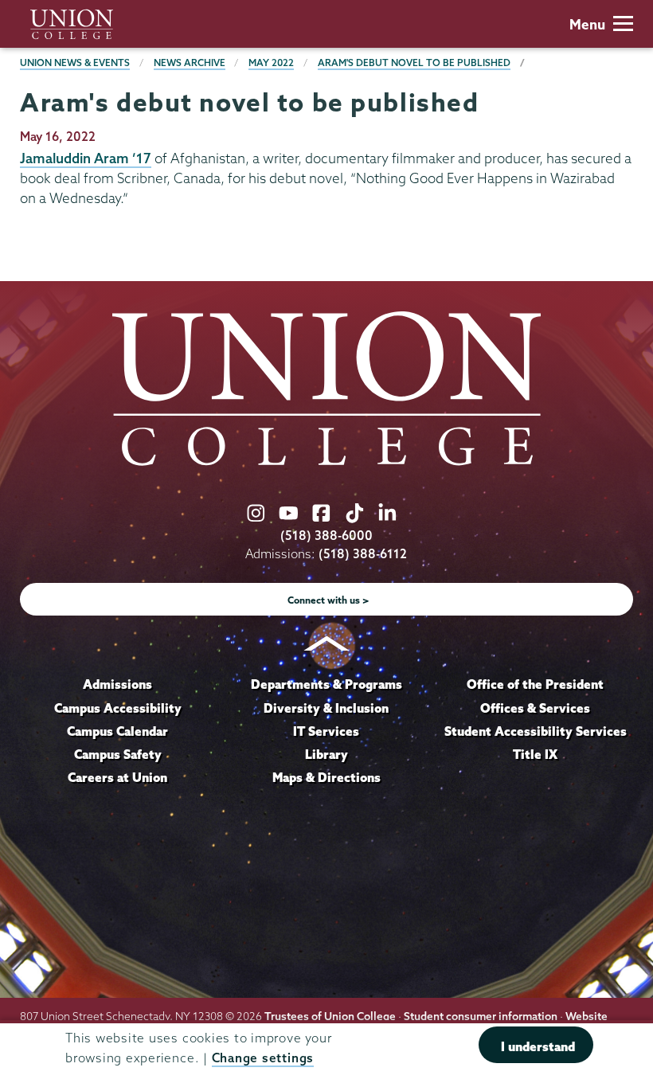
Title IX (535, 754)
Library (326, 754)
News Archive (189, 62)
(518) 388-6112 (363, 553)
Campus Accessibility (118, 708)
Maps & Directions (326, 777)
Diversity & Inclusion (326, 708)
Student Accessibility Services (535, 731)
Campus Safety (118, 754)
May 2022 (271, 62)
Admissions (117, 684)
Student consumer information (480, 1016)
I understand (538, 1046)
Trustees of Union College (330, 1016)
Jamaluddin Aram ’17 (85, 158)
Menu (587, 24)
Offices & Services (535, 708)
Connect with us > (328, 600)
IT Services (326, 731)
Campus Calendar (117, 731)
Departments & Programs (326, 684)
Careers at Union (117, 777)
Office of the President (535, 684)
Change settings (263, 1057)
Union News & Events (75, 62)
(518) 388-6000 (326, 535)
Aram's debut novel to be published (414, 62)
